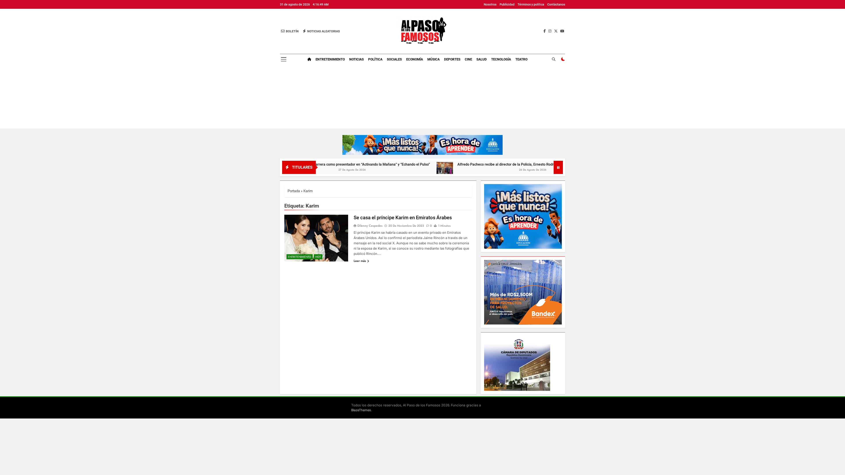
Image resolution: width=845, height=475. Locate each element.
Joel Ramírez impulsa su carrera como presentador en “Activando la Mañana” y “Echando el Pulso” (321, 164)
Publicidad (507, 4)
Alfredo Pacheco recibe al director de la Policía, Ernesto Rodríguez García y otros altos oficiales (502, 164)
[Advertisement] (422, 97)
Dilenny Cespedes (369, 225)
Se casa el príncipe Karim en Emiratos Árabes (403, 217)
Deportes (452, 59)
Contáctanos (556, 4)
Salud (481, 59)
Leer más (360, 261)
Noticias (356, 59)
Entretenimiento (330, 59)
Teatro (521, 59)
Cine (468, 59)
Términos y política (531, 4)
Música (433, 59)
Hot (318, 257)
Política (375, 59)
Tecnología (501, 59)
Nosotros (490, 4)
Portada (294, 191)
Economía (414, 59)
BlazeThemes (361, 410)
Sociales (394, 59)
